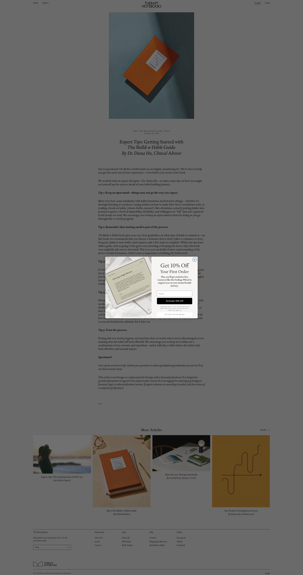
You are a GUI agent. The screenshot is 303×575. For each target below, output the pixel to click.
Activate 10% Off (174, 301)
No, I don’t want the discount (175, 314)
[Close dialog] (195, 260)
